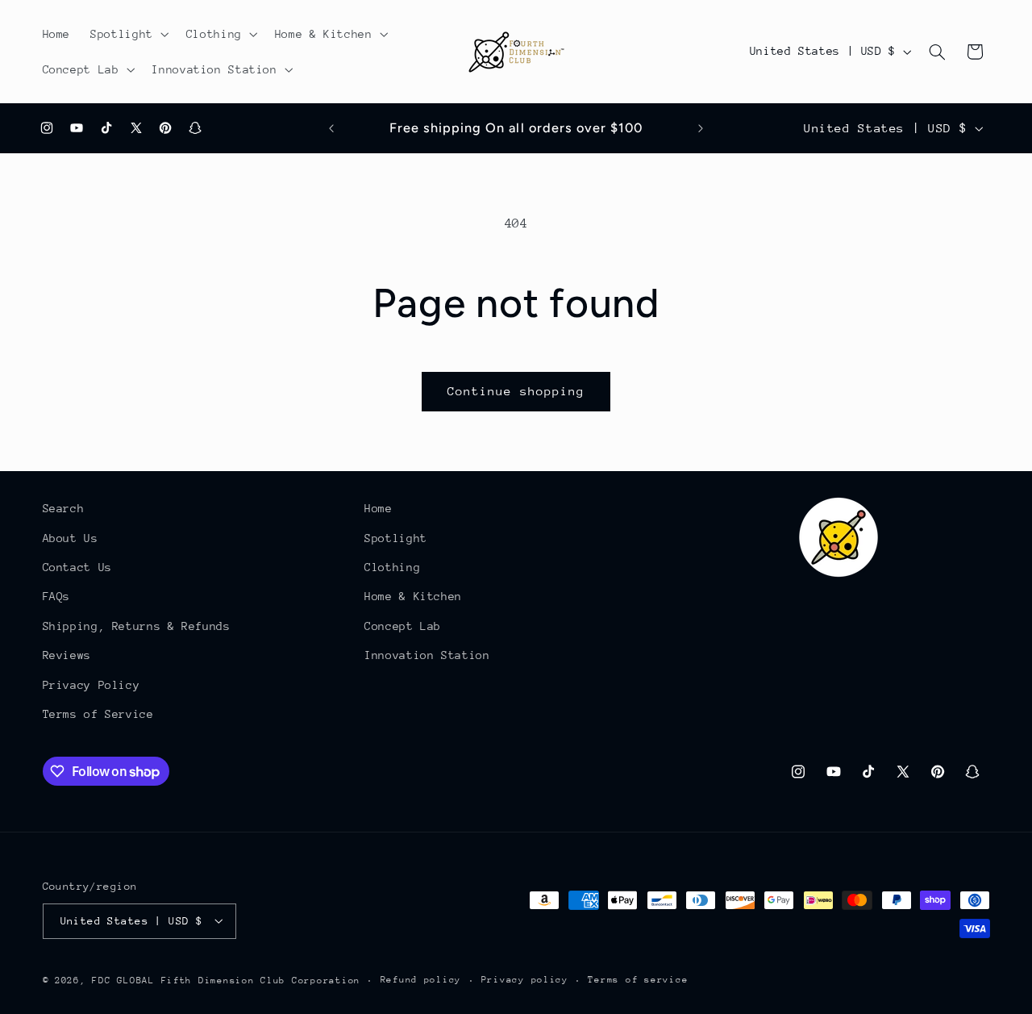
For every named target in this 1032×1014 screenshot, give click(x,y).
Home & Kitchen (413, 596)
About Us (70, 537)
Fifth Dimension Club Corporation (261, 979)
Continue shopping (516, 391)
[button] (129, 34)
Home (378, 508)
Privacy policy (524, 979)
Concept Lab (402, 625)
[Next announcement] (700, 128)
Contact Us (77, 567)
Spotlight (395, 537)
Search (64, 508)
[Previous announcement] (331, 128)
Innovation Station (426, 655)
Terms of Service (98, 713)
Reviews (67, 655)
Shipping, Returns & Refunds (137, 625)
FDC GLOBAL (123, 979)
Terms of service (638, 979)
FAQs (57, 596)
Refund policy (421, 979)
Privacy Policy (91, 684)
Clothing (392, 567)
